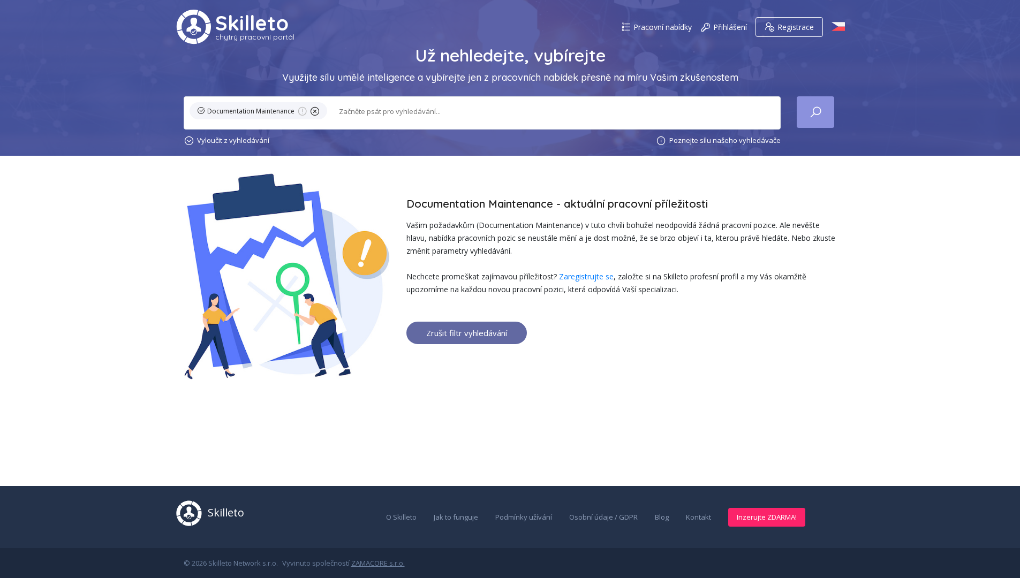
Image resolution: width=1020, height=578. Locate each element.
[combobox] (553, 111)
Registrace (795, 27)
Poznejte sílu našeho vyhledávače (725, 140)
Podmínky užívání (523, 517)
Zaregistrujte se (586, 276)
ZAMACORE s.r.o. (378, 563)
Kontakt (698, 517)
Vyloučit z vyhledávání (233, 140)
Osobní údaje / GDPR (603, 517)
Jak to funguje (456, 517)
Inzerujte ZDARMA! (767, 517)
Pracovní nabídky (662, 27)
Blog (662, 517)
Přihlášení (730, 27)
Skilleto (252, 23)
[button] (260, 113)
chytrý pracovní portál (254, 37)
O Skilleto (401, 517)
